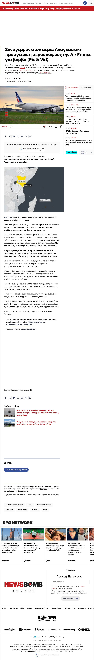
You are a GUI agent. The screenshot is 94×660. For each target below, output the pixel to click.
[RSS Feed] (33, 591)
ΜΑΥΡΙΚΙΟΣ (35, 510)
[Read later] (61, 126)
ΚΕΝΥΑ (45, 510)
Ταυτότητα (4, 608)
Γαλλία (22, 68)
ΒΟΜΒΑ (30, 504)
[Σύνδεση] (85, 3)
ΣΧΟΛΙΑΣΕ (49, 126)
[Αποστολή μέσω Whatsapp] (18, 136)
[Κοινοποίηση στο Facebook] (5, 136)
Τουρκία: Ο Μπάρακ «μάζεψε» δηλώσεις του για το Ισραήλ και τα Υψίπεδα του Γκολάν (78, 121)
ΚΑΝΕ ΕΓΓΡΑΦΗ (68, 598)
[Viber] (17, 591)
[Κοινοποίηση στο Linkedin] (22, 136)
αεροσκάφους (45, 73)
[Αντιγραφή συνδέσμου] (56, 126)
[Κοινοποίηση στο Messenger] (14, 136)
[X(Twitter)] (25, 591)
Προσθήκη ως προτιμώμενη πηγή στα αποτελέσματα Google (33, 149)
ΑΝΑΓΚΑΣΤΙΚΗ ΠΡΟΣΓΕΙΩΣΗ (14, 504)
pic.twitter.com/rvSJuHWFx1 (19, 325)
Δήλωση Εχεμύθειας (26, 608)
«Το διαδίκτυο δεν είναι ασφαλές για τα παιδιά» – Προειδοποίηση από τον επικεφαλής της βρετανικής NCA (78, 110)
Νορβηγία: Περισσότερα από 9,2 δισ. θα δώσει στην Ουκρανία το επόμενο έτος (79, 143)
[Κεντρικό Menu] (91, 3)
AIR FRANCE (9, 510)
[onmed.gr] (84, 629)
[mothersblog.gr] (69, 629)
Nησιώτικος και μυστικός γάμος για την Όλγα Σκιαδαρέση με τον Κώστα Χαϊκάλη (55, 546)
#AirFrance (40, 322)
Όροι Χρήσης (14, 608)
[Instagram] (21, 591)
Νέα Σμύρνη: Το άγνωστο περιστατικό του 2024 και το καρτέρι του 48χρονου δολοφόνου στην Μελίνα (77, 549)
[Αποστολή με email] (30, 136)
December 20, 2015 (29, 329)
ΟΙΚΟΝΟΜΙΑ (53, 3)
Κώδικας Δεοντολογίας (41, 608)
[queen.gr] (40, 629)
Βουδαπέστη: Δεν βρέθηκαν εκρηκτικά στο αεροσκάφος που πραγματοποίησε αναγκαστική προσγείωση (38, 412)
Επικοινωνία (82, 608)
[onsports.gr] (25, 629)
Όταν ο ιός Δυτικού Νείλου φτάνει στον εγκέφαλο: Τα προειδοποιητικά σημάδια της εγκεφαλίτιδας (78, 98)
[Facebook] (13, 591)
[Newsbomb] (23, 584)
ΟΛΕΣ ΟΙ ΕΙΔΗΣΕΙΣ (28, 3)
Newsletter (19, 495)
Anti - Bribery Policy (70, 608)
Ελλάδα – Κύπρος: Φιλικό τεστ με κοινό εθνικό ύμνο (77, 132)
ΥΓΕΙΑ (61, 3)
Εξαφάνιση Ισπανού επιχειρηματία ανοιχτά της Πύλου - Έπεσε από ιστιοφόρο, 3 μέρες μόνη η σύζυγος (10, 547)
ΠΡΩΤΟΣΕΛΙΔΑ (68, 3)
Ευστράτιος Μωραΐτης (13, 78)
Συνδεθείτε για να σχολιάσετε (16, 470)
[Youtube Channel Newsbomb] (29, 591)
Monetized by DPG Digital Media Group (53, 637)
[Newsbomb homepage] (10, 3)
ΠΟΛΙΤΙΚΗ (45, 3)
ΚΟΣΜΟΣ (4, 126)
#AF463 (31, 322)
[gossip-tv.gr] (10, 629)
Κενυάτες (8, 217)
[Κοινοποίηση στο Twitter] (10, 136)
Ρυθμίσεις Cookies (56, 608)
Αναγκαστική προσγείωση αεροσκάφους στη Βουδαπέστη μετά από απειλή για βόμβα (36, 423)
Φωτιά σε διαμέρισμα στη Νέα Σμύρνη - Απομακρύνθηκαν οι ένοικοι (50, 8)
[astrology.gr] (54, 629)
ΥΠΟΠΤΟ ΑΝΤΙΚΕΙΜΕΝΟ (44, 504)
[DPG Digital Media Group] (47, 618)
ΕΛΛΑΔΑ (38, 3)
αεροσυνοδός (25, 70)
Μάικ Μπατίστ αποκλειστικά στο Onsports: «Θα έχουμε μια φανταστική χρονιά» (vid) (32, 547)
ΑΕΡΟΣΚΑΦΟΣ (22, 510)
